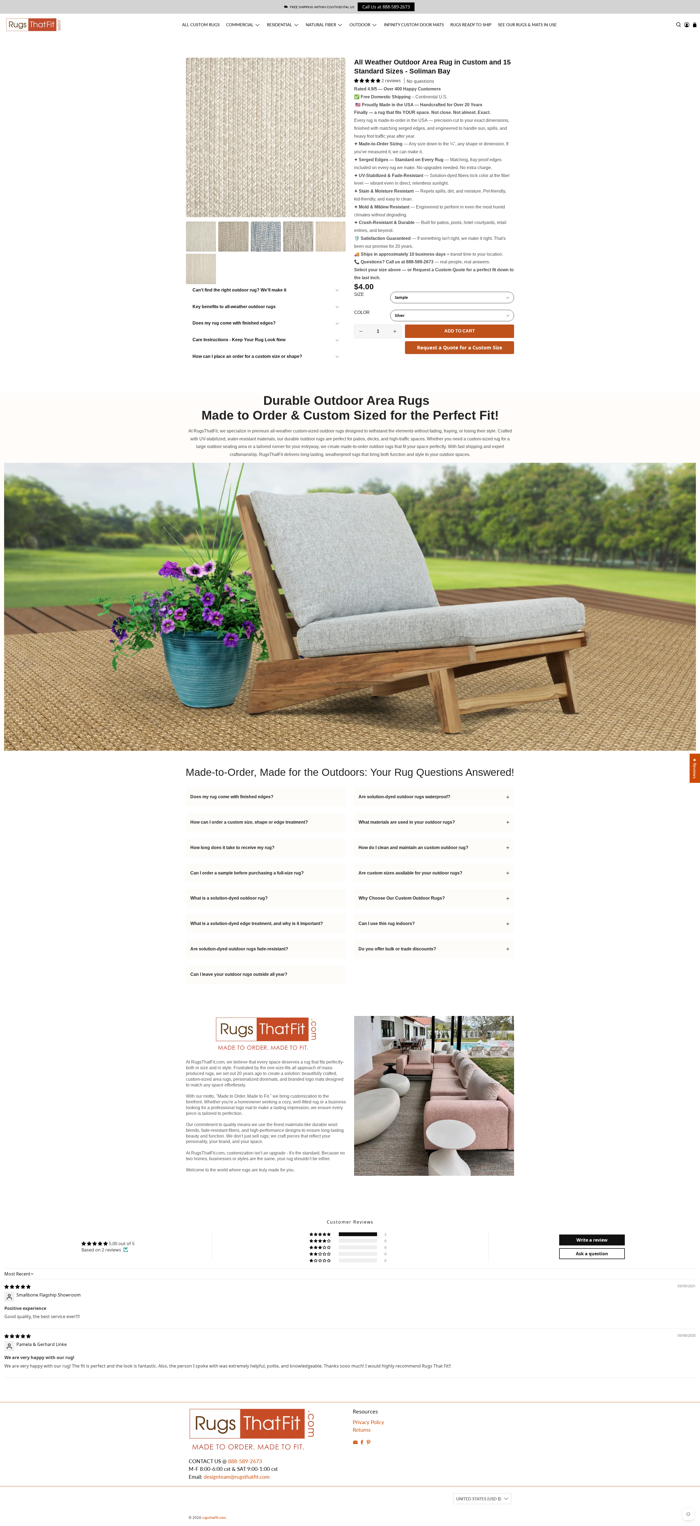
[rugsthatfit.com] (33, 24)
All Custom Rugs (201, 24)
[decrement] (361, 331)
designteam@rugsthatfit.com (237, 1477)
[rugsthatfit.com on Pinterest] (368, 1443)
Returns (362, 1430)
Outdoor (359, 24)
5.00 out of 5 (122, 1244)
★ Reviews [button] (695, 768)
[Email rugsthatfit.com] (355, 1443)
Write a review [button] (592, 1240)
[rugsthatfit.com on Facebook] (361, 1443)
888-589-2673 (245, 1461)
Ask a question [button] (592, 1254)
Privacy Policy (368, 1422)
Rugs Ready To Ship (470, 24)
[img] (17, 1287)
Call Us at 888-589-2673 (386, 7)
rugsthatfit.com (214, 1517)
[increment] (394, 331)
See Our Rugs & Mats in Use (527, 24)
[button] (367, 81)
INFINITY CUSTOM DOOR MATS (414, 24)
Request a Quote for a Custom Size (459, 347)
